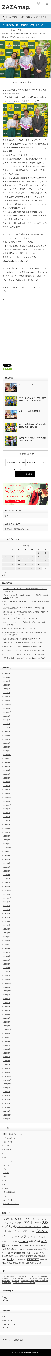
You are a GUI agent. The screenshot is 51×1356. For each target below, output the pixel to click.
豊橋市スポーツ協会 (39, 33)
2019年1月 (6, 1026)
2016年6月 (6, 1119)
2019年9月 (6, 995)
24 (5, 568)
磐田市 (18, 1252)
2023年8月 (6, 813)
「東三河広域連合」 (9, 1276)
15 (39, 560)
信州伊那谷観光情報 (27, 1281)
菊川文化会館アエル (19, 1259)
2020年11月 (7, 940)
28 (32, 568)
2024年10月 (7, 758)
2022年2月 (6, 882)
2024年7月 (6, 770)
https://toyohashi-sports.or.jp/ (15, 261)
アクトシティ (16, 1222)
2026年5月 (6, 685)
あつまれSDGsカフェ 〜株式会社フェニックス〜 (32, 439)
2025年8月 (6, 720)
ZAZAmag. (23, 1352)
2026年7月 (6, 677)
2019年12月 (7, 983)
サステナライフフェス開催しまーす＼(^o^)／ (15, 464)
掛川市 (13, 1245)
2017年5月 (6, 1103)
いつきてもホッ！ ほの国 (26, 1276)
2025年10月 (7, 712)
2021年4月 (6, 921)
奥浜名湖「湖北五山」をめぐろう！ (15, 628)
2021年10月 (7, 898)
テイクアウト (24, 1236)
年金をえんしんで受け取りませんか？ (16, 618)
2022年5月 (6, 871)
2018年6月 (6, 1053)
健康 (4, 1176)
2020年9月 (6, 948)
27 (25, 568)
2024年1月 (6, 793)
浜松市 (15, 1249)
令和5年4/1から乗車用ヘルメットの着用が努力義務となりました (25, 589)
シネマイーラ (7, 1157)
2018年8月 (6, 1045)
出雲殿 (23, 1241)
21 (32, 564)
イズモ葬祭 (9, 1226)
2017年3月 (6, 1111)
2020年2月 (6, 975)
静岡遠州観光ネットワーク (22, 1278)
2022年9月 (6, 855)
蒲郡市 (42, 1260)
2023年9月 (6, 809)
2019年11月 (7, 987)
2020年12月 (7, 937)
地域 (4, 1180)
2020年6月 (6, 960)
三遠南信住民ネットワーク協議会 (24, 1283)
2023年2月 (6, 836)
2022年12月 (7, 844)
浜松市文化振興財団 (26, 1249)
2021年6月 (6, 913)
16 (45, 560)
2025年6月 (6, 727)
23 (45, 564)
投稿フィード (7, 1320)
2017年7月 (6, 1095)
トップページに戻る (25, 474)
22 (39, 564)
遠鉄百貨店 (35, 1263)
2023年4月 (6, 828)
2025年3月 (6, 739)
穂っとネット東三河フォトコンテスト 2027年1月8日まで (23, 601)
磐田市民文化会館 (28, 1253)
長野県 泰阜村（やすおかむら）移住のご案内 (19, 658)
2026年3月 (6, 693)
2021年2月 (6, 929)
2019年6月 (6, 1006)
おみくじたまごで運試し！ (30, 411)
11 (12, 560)
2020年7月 (6, 956)
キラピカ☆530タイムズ (33, 1227)
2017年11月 (7, 1080)
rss (38, 3)
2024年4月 (6, 782)
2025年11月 (7, 708)
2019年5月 (6, 1010)
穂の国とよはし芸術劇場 (18, 1256)
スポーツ (6, 1165)
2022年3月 (6, 878)
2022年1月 (6, 886)
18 (12, 564)
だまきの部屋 (17, 30)
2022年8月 (6, 859)
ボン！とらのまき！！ (28, 384)
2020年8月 (6, 952)
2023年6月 (6, 820)
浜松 (8, 1249)
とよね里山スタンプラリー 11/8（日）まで (18, 650)
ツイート (8, 516)
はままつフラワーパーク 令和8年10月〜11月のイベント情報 (24, 622)
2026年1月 (6, 700)
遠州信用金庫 (23, 1263)
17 (5, 564)
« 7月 (4, 575)
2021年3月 (6, 925)
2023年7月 (6, 817)
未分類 (5, 1188)
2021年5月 (6, 917)
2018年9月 (6, 1041)
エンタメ (6, 1145)
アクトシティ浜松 (36, 1222)
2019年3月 (6, 1018)
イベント (21, 1227)
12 (19, 560)
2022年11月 (7, 847)
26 (19, 568)
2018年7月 (6, 1049)
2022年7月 (6, 863)
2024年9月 (6, 762)
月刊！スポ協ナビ (9, 33)
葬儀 (30, 1259)
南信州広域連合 (38, 1278)
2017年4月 (6, 1107)
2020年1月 (6, 979)
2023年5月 (6, 824)
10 (5, 560)
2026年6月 (6, 681)
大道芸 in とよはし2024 (35, 463)
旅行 (4, 1184)
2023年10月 (7, 805)
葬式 (36, 1259)
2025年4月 (6, 735)
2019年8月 (6, 999)
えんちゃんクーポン (10, 1138)
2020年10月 (7, 944)
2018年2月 (6, 1068)
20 (25, 564)
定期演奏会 (34, 1241)
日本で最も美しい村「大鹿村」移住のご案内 (18, 642)
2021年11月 (7, 894)
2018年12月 (7, 1029)
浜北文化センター (39, 1245)
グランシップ (19, 1231)
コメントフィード (9, 1324)
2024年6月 (6, 774)
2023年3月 (6, 832)
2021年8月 (6, 906)
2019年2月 (6, 1022)
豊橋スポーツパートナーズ (24, 33)
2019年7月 (6, 1003)
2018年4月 (6, 1061)
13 (25, 560)
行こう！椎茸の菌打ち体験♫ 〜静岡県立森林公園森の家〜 (32, 425)
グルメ (5, 1153)
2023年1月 (6, 840)
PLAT (4, 1219)
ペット (5, 1169)
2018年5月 (6, 1057)
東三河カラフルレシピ (24, 1245)
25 (12, 568)
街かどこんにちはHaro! (11, 1204)
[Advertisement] (25, 332)
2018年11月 (7, 1033)
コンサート (31, 1231)
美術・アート (7, 1200)
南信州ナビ (15, 1281)
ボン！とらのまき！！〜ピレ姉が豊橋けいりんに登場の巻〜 (32, 399)
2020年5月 (6, 964)
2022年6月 (6, 867)
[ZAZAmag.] (16, 7)
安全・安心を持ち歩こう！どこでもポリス (17, 639)
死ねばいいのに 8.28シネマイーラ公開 (16, 646)
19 (19, 564)
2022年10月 (7, 851)
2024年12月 (7, 751)
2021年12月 (7, 890)
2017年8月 (6, 1092)
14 (32, 560)
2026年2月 (6, 696)
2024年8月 (6, 766)
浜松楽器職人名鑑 (9, 1192)
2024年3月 (6, 786)
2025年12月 (7, 704)
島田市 (8, 1245)
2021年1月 (6, 933)
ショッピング (7, 1161)
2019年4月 (6, 1014)
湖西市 (10, 1253)
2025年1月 (6, 747)
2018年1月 (6, 1072)
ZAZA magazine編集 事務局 (13, 1340)
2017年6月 (6, 1099)
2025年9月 (6, 716)
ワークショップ (7, 1241)
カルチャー (7, 1149)
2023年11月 (7, 801)
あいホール (11, 1219)
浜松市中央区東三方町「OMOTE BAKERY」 (18, 608)
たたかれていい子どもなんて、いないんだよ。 (19, 654)
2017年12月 (7, 1076)
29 (39, 568)
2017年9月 (6, 1088)
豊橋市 (15, 1263)
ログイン (6, 1316)
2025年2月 (6, 743)
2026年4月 (6, 689)
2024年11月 (7, 755)
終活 (10, 1259)
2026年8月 (6, 673)
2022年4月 (6, 875)
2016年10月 (7, 1115)
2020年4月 (6, 968)
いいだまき (31, 37)
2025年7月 (6, 724)
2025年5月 (6, 731)
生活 (4, 1196)
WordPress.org (8, 1328)
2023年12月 (7, 797)
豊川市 (9, 1263)
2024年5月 (6, 778)
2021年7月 (6, 910)
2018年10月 (7, 1037)
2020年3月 (6, 971)
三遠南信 (6, 1173)
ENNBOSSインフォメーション (13, 1134)
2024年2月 (6, 789)
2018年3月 (6, 1064)
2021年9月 (6, 902)
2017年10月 (7, 1084)
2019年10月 (7, 991)
